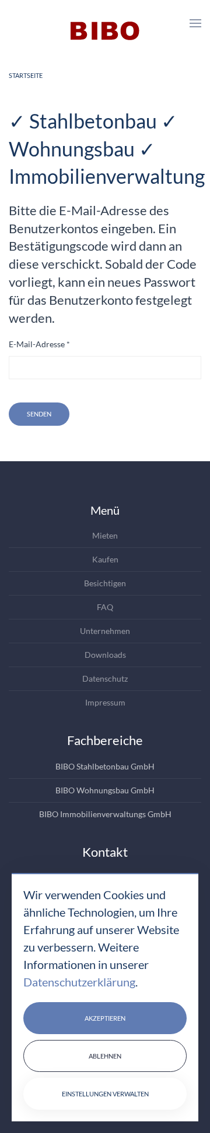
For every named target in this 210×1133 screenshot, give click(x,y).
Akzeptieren (105, 1018)
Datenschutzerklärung (79, 982)
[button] (195, 23)
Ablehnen (105, 1056)
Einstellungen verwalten (105, 1094)
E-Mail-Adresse (39, 344)
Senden (39, 414)
